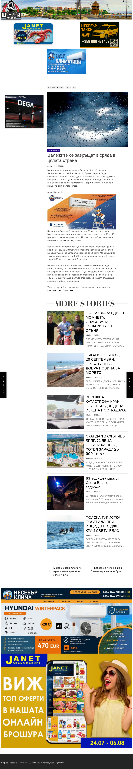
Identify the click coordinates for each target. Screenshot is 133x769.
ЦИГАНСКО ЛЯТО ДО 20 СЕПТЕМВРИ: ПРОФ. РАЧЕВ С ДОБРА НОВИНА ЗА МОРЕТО (104, 364)
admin (49, 166)
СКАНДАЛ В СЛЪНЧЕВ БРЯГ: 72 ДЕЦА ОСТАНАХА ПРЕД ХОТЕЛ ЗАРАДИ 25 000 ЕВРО (105, 445)
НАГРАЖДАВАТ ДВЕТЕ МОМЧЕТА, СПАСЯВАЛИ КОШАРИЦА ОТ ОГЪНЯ (105, 321)
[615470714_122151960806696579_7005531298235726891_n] (81, 195)
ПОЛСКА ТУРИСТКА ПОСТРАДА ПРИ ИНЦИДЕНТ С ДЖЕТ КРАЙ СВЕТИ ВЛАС (103, 524)
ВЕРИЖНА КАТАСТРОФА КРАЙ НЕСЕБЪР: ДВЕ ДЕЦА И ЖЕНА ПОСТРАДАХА (106, 404)
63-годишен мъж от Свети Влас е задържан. (102, 483)
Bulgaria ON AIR (58, 240)
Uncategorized (53, 150)
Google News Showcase (61, 290)
